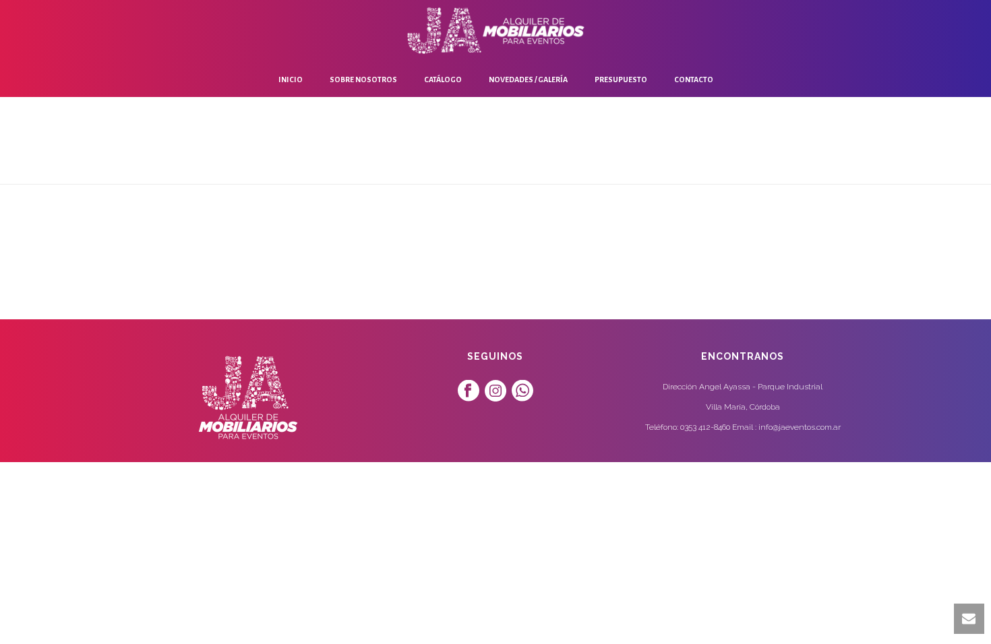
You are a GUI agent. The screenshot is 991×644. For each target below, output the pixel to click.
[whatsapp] (522, 391)
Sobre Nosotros (363, 79)
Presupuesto (621, 79)
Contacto (693, 79)
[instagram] (495, 391)
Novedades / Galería (528, 79)
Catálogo (443, 79)
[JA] (495, 30)
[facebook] (468, 391)
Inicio (290, 79)
